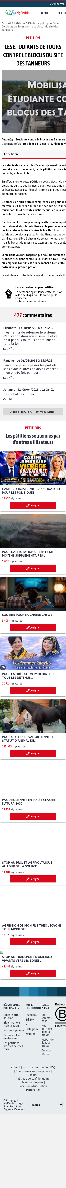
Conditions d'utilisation (32, 1120)
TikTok (30, 1054)
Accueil (46, 13)
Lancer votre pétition (11, 1051)
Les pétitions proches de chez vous (13, 1080)
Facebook (31, 1049)
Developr (19, 1143)
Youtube (31, 1068)
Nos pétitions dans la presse (46, 1065)
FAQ (52, 1102)
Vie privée (44, 1105)
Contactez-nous (25, 1105)
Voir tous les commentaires (33, 415)
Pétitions (19, 23)
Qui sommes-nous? (47, 1052)
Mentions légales (32, 1116)
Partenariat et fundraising (11, 1071)
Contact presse (46, 1087)
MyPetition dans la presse (48, 1077)
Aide (45, 1102)
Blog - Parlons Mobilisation (11, 1059)
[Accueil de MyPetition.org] (18, 13)
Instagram (32, 1063)
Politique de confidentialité (33, 1113)
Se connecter (56, 4)
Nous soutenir (31, 1102)
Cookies (33, 1109)
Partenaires (33, 1124)
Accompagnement (14, 1065)
